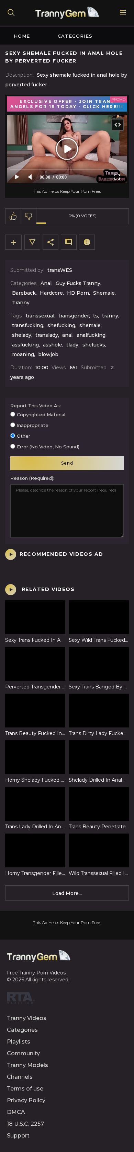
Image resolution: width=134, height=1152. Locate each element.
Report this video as (35, 405)
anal (67, 335)
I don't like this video (28, 216)
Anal (46, 283)
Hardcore (51, 293)
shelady (21, 335)
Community (23, 1053)
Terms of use (25, 1088)
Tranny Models (27, 1065)
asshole (52, 345)
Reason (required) (31, 478)
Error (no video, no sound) (48, 446)
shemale (90, 325)
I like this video (13, 216)
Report (87, 242)
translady (46, 335)
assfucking (25, 345)
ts (95, 316)
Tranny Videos (26, 1018)
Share (50, 242)
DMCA (16, 1112)
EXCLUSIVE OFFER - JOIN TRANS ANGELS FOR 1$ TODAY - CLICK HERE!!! (67, 104)
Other (23, 436)
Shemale (104, 293)
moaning (23, 354)
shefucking (61, 325)
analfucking (91, 335)
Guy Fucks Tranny (78, 283)
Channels (20, 1077)
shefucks (93, 345)
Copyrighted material (41, 414)
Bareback (24, 293)
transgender (73, 316)
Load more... (67, 893)
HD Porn (78, 293)
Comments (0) (69, 242)
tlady (72, 345)
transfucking (27, 325)
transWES (59, 270)
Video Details (32, 242)
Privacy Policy (26, 1100)
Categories (75, 36)
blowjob (48, 354)
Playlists (18, 1041)
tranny (110, 316)
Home (22, 36)
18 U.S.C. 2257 (25, 1124)
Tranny (21, 302)
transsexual (40, 316)
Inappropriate (32, 425)
